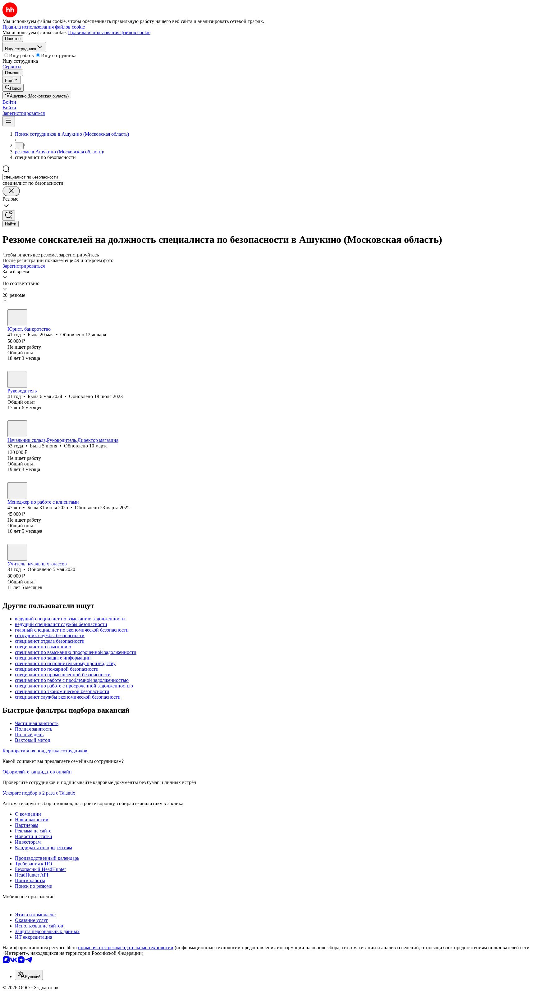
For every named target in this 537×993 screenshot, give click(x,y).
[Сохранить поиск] (8, 216)
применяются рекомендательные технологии (125, 947)
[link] (13, 88)
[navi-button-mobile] (8, 121)
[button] (9, 102)
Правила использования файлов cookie (109, 32)
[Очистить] (11, 191)
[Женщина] (17, 317)
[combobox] (31, 177)
